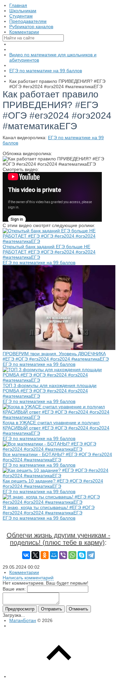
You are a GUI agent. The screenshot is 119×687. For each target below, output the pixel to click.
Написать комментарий (28, 577)
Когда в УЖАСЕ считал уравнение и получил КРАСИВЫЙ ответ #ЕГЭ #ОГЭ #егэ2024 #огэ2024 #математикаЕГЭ (56, 428)
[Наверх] (58, 676)
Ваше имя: (14, 589)
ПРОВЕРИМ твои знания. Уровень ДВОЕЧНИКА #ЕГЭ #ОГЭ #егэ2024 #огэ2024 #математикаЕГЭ (56, 356)
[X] (35, 555)
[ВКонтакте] (26, 555)
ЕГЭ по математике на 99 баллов (39, 262)
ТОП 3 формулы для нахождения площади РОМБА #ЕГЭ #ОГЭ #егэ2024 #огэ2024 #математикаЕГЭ (50, 391)
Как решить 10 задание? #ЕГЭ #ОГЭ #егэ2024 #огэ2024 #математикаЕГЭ (53, 483)
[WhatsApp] (72, 555)
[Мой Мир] (54, 555)
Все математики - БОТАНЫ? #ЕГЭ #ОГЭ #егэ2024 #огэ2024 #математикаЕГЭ (57, 457)
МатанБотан (22, 620)
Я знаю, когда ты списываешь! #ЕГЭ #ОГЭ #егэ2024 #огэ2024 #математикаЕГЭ (49, 510)
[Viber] (63, 555)
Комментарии (24, 572)
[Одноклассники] (45, 555)
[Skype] (82, 555)
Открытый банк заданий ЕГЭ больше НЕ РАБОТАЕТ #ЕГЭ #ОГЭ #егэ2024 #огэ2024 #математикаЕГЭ (49, 252)
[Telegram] (91, 555)
